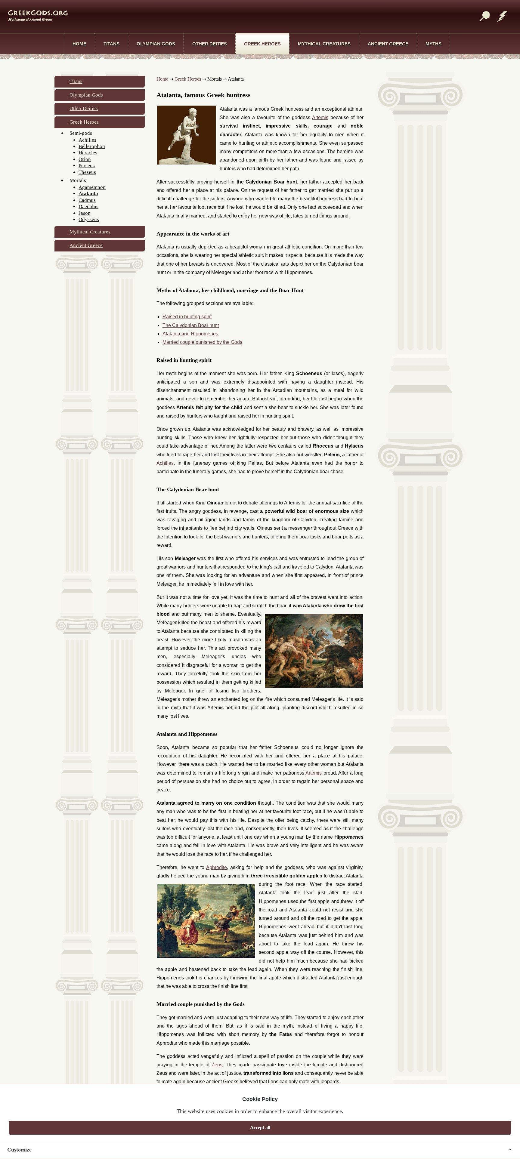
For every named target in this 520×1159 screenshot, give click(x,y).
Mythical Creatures (324, 43)
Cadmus (87, 200)
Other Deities (209, 43)
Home (79, 43)
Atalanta (88, 193)
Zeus (217, 1064)
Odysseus (89, 219)
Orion (85, 159)
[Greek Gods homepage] (34, 15)
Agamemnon (92, 187)
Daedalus (88, 206)
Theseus (87, 172)
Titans (111, 43)
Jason (85, 213)
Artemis (320, 117)
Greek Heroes (262, 43)
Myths (433, 43)
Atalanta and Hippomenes (190, 333)
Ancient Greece (388, 43)
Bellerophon (92, 146)
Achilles (87, 140)
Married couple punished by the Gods (202, 342)
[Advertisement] (254, 15)
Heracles (88, 153)
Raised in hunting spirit (187, 316)
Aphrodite (216, 867)
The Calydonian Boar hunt (190, 325)
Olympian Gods (156, 43)
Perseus (87, 165)
